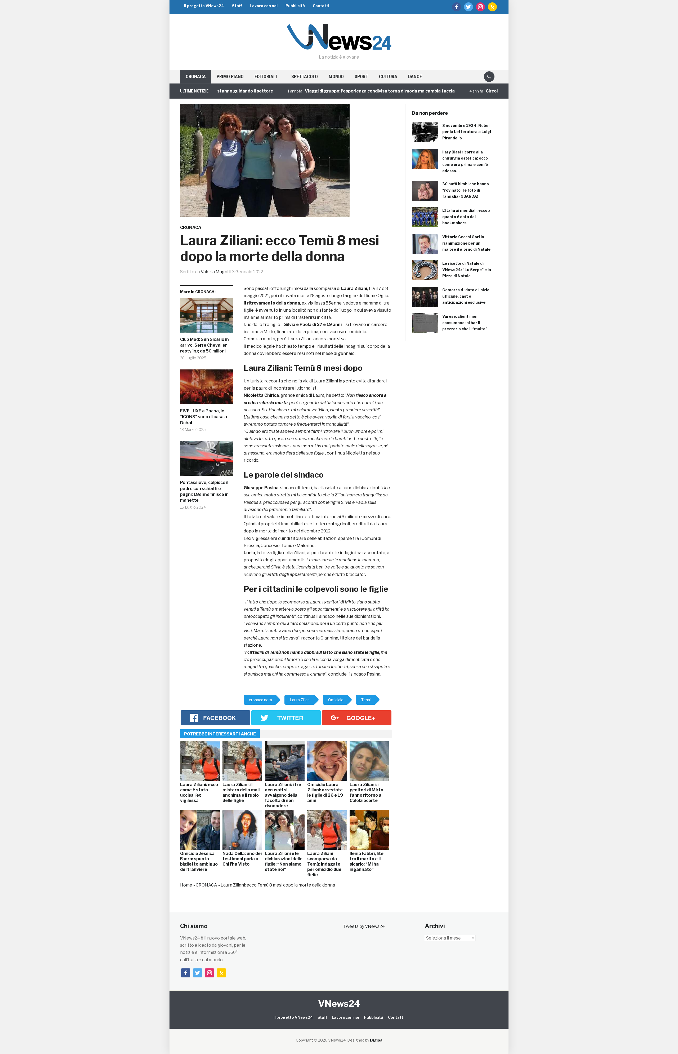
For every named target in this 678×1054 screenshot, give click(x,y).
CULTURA (388, 76)
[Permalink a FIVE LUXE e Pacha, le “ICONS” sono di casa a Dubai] (206, 388)
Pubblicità (295, 5)
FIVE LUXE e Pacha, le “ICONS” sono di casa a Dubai (203, 416)
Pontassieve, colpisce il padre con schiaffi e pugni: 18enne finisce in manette (204, 491)
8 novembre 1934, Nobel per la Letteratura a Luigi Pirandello (466, 131)
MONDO (336, 76)
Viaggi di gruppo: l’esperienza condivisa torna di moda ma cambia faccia (351, 91)
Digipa (376, 1040)
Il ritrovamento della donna (272, 303)
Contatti (321, 5)
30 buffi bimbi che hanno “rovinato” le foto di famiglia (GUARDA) (465, 190)
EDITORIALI (266, 76)
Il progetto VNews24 (204, 5)
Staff (237, 5)
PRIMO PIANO (230, 76)
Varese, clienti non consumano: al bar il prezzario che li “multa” (464, 322)
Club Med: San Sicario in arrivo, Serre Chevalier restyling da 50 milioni (204, 345)
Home (186, 885)
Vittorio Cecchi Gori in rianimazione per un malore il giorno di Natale (466, 243)
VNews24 (339, 1003)
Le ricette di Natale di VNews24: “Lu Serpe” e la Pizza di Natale (466, 269)
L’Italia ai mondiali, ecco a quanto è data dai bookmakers (466, 216)
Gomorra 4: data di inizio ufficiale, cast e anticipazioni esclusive (465, 296)
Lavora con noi (264, 5)
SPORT (361, 76)
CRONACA (196, 76)
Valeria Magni (214, 271)
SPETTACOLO (304, 76)
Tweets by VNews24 (364, 926)
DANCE (415, 76)
